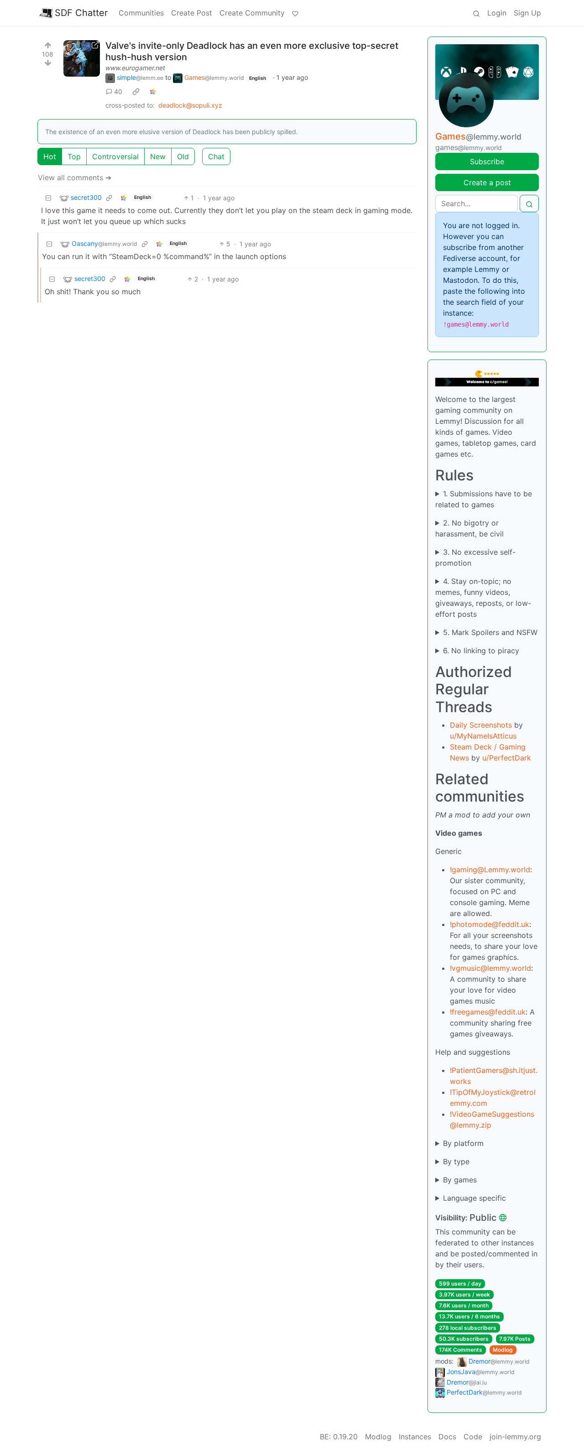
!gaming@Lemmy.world (490, 869)
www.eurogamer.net (135, 68)
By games (460, 1179)
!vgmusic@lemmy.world (490, 968)
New (158, 156)
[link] (136, 91)
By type (456, 1161)
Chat (216, 156)
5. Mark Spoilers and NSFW (490, 632)
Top (74, 156)
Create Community (252, 12)
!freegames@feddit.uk (488, 1011)
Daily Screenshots (481, 724)
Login (496, 12)
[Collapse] (48, 198)
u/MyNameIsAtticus (483, 735)
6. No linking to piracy (481, 650)
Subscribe (487, 161)
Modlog (503, 1349)
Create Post (191, 12)
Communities (141, 12)
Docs (447, 1436)
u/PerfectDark (506, 757)
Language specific (474, 1198)
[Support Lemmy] (295, 13)
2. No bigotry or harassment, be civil (469, 528)
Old (183, 156)
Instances (415, 1436)
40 (118, 91)
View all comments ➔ (74, 177)
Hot (49, 156)
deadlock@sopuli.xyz (190, 105)
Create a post (487, 182)
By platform (463, 1143)
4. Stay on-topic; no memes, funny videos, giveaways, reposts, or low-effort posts (483, 598)
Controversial (115, 156)
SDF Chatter (81, 12)
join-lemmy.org (515, 1436)
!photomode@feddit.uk (489, 924)
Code (473, 1436)
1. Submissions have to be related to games (483, 499)
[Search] (476, 13)
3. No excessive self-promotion (475, 557)
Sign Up (527, 12)
